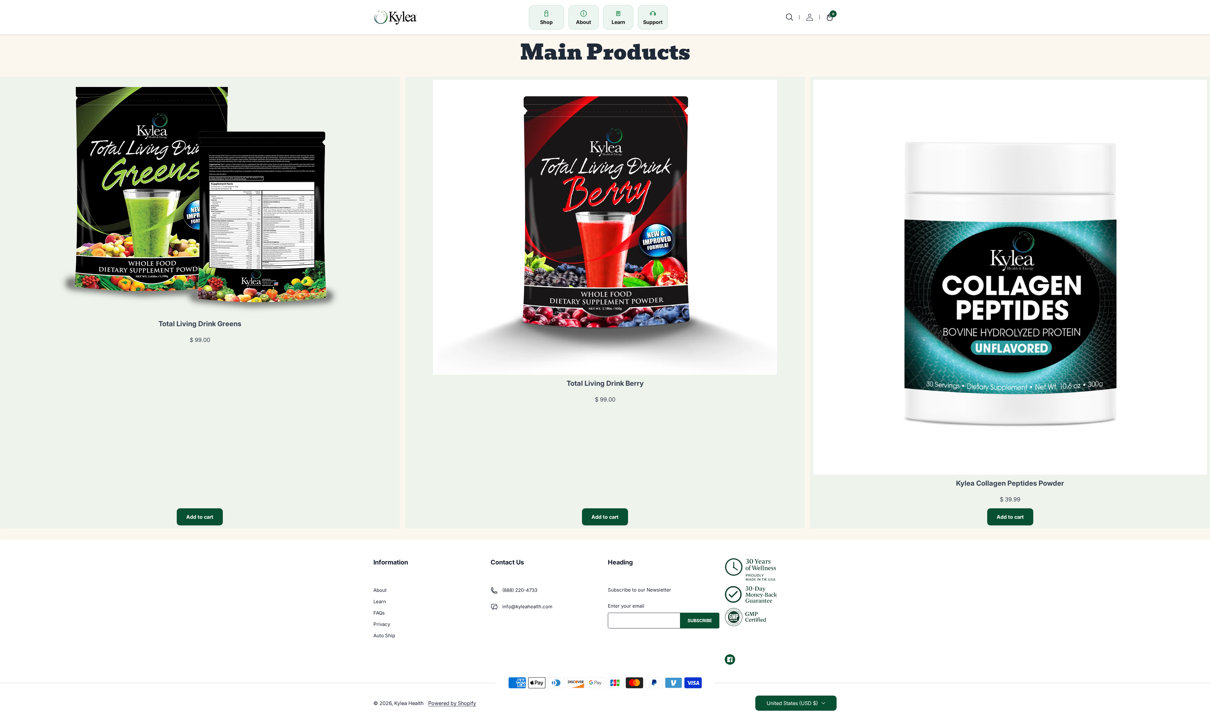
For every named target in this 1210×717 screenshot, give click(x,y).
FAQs (379, 613)
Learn (379, 601)
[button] (828, 17)
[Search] (789, 17)
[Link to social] (730, 659)
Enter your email (626, 606)
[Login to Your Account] (809, 17)
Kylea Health (409, 703)
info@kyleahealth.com (527, 607)
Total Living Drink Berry (605, 383)
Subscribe (700, 620)
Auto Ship (384, 636)
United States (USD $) (792, 703)
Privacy (381, 624)
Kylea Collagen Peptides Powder (1010, 483)
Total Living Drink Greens (199, 324)
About (380, 590)
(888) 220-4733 (519, 590)
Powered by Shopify (452, 703)
